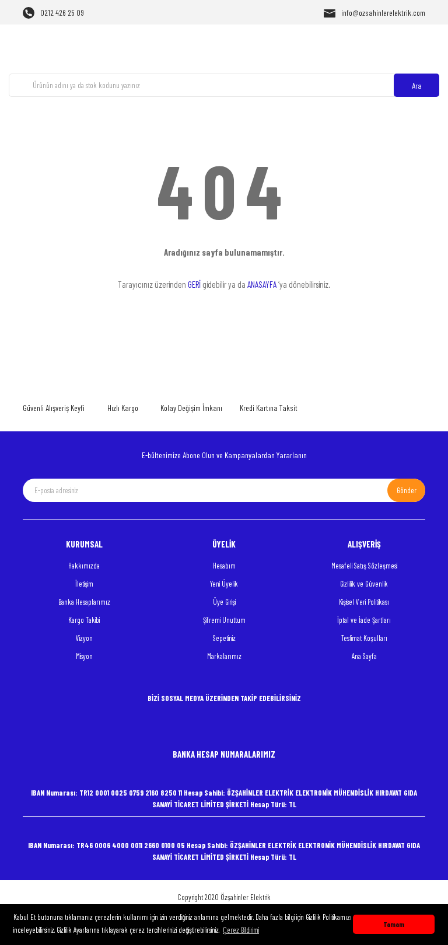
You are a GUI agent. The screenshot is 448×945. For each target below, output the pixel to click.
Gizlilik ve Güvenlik (364, 583)
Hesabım (224, 565)
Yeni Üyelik (224, 583)
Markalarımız (224, 656)
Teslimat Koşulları (364, 638)
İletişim (84, 583)
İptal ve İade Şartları (364, 620)
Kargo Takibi (84, 620)
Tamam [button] (393, 924)
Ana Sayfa (364, 656)
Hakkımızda (84, 565)
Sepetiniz (224, 638)
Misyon (84, 656)
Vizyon (84, 638)
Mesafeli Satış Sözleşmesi (364, 565)
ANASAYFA (261, 284)
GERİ (194, 284)
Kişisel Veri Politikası (364, 601)
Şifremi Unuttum (224, 620)
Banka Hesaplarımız (84, 601)
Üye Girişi (224, 601)
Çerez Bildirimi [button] (241, 929)
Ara (417, 85)
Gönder (406, 490)
